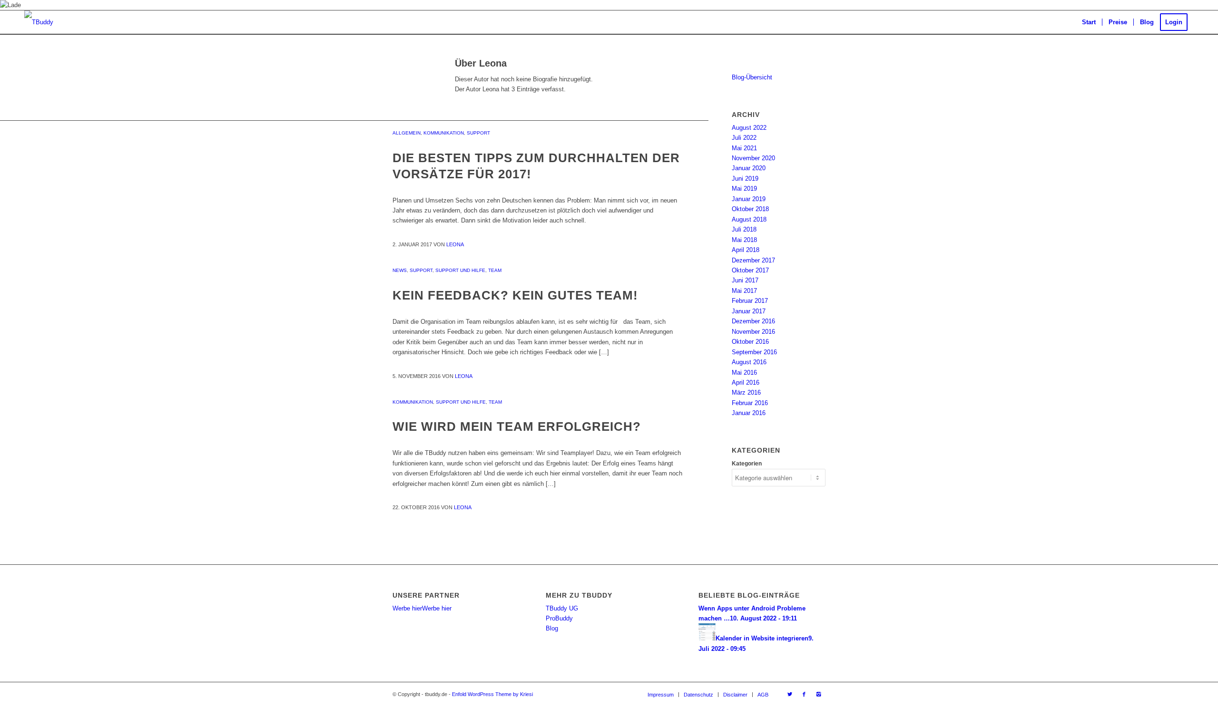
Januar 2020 (749, 168)
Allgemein (407, 133)
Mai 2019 (744, 188)
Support (478, 133)
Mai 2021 (744, 148)
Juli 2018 (744, 229)
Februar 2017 (750, 300)
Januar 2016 (749, 412)
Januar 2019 (749, 199)
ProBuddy (559, 618)
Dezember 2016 (753, 321)
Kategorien (747, 463)
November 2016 (753, 331)
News (400, 270)
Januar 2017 (749, 311)
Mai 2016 (744, 372)
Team (494, 270)
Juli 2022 (744, 137)
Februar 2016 (750, 403)
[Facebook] (804, 694)
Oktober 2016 (750, 341)
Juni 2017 (745, 280)
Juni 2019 (745, 178)
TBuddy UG (562, 608)
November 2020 (753, 158)
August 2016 (749, 362)
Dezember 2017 (753, 260)
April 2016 (745, 382)
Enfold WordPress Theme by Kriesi (492, 694)
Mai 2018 (744, 239)
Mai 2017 (744, 290)
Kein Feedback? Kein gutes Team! (515, 295)
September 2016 (754, 352)
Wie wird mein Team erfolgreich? (517, 426)
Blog (552, 628)
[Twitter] (790, 694)
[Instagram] (818, 694)
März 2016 (746, 392)
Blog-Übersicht (752, 77)
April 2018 (745, 249)
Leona (455, 244)
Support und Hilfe (460, 270)
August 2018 (749, 219)
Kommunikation (443, 133)
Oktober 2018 (750, 209)
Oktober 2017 (750, 270)
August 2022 (749, 127)
